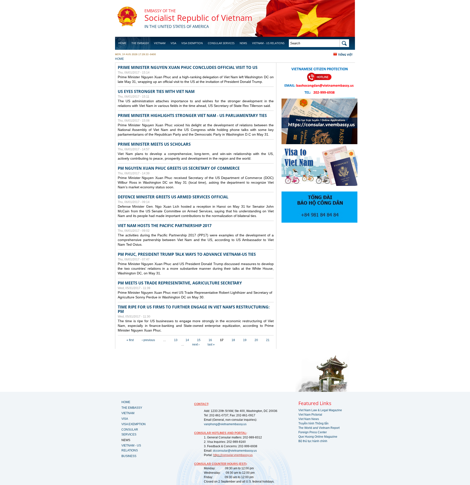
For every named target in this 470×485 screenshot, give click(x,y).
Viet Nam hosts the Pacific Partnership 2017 (165, 225)
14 (187, 340)
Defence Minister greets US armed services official (173, 197)
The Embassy (140, 43)
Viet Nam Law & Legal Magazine (320, 410)
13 (175, 340)
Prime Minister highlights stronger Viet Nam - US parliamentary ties (192, 115)
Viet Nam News (308, 419)
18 (233, 340)
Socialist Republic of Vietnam (198, 17)
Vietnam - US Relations (268, 43)
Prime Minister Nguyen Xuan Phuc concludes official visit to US (188, 67)
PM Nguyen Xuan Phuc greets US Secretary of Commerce (179, 168)
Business (124, 55)
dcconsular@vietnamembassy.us (235, 450)
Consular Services (221, 43)
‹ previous (148, 340)
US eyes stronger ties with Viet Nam (156, 91)
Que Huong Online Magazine (317, 436)
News (243, 43)
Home (122, 43)
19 (245, 340)
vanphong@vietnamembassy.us (225, 424)
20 (256, 340)
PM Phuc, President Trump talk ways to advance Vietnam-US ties (187, 254)
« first (130, 340)
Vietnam (159, 43)
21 (268, 340)
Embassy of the (160, 10)
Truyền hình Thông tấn (313, 423)
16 (210, 340)
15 (198, 340)
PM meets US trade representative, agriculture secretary (180, 283)
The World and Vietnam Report (319, 428)
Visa (173, 43)
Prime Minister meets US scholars (154, 144)
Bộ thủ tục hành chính (312, 441)
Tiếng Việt (345, 54)
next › (196, 344)
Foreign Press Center (312, 432)
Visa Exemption (192, 43)
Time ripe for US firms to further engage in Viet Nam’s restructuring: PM (194, 309)
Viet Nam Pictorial (310, 414)
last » (211, 344)
